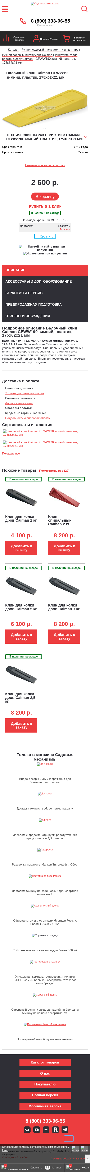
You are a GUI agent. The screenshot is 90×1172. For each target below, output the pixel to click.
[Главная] (3, 50)
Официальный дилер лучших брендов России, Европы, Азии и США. (45, 922)
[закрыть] (87, 1158)
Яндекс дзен (46, 1129)
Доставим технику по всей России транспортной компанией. (45, 892)
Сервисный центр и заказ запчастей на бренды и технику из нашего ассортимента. (45, 1011)
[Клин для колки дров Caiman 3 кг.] (64, 586)
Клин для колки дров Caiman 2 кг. (21, 607)
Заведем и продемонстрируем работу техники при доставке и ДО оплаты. (45, 836)
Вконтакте (27, 1129)
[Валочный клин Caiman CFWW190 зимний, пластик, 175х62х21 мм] (45, 431)
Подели (49, 1138)
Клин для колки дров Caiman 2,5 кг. (20, 697)
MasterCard (31, 1138)
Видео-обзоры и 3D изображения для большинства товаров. (45, 780)
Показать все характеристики (45, 165)
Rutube (55, 1129)
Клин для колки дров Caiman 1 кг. (21, 518)
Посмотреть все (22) (54, 470)
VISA (17, 1138)
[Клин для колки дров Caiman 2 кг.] (21, 586)
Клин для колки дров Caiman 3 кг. (64, 607)
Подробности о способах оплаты (27, 418)
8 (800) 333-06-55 (50, 21)
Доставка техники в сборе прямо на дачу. (45, 808)
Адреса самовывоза (19, 403)
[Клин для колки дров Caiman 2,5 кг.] (21, 675)
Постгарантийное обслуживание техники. (45, 1039)
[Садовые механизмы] (45, 9)
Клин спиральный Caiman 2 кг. (60, 520)
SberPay (69, 1138)
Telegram (65, 1129)
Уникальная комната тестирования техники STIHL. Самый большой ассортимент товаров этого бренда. (45, 980)
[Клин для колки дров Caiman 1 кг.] (21, 497)
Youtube (36, 1129)
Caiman (83, 152)
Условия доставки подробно (24, 393)
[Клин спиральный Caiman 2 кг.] (64, 497)
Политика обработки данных (68, 1158)
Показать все (11, 453)
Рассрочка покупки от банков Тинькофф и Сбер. (45, 864)
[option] (45, 108)
